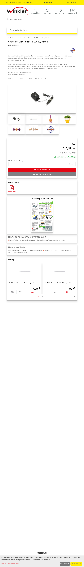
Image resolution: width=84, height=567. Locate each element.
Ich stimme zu (76, 564)
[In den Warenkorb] (33, 292)
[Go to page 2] (42, 296)
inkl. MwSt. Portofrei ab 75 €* (66, 153)
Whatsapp (29, 2)
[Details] (12, 292)
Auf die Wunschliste (43, 174)
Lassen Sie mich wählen (10, 564)
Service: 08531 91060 (15, 2)
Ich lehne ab (64, 564)
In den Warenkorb (43, 170)
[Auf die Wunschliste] (20, 292)
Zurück (12, 38)
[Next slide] (73, 296)
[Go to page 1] (38, 296)
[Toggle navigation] (73, 30)
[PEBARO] (73, 50)
